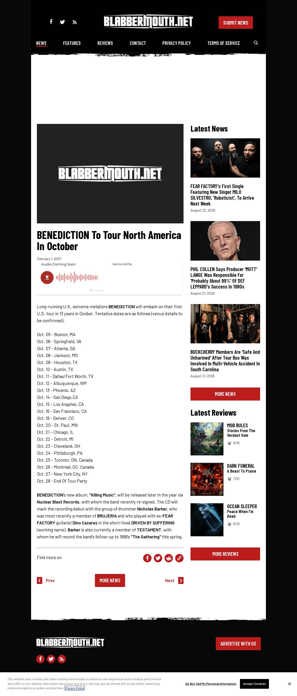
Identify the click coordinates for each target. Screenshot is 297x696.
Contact (138, 43)
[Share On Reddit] (169, 558)
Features (72, 43)
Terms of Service (223, 43)
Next (169, 580)
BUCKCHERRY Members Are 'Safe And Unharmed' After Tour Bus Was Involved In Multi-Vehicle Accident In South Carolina (225, 360)
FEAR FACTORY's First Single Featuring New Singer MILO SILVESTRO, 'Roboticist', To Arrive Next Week (222, 195)
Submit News (235, 23)
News (41, 43)
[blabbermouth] (148, 27)
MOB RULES (237, 425)
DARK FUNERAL (241, 465)
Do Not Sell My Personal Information (210, 684)
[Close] (289, 684)
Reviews (105, 43)
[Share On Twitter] (158, 558)
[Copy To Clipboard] (179, 558)
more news (225, 394)
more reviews (225, 554)
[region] (148, 684)
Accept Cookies (254, 684)
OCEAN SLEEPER (242, 506)
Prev (50, 580)
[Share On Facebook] (147, 558)
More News (110, 580)
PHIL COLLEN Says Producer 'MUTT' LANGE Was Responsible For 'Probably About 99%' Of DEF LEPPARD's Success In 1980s (223, 278)
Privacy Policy (176, 43)
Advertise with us (238, 643)
